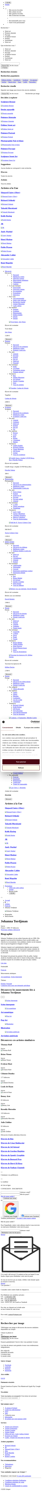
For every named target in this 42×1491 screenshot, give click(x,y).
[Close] (1, 1319)
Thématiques (9, 1464)
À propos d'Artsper (11, 1408)
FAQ (6, 1411)
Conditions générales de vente (14, 1482)
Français (7, 906)
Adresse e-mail (25, 1230)
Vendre (7, 4)
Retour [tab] (3, 1234)
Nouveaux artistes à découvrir (10, 930)
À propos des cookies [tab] (32, 727)
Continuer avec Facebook (31, 1216)
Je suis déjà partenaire (24, 1476)
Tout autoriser (21, 762)
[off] (1, 897)
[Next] (3, 997)
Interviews (8, 1466)
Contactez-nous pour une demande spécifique (15, 985)
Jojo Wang (8, 332)
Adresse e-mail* (25, 1192)
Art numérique (5, 977)
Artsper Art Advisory (11, 1427)
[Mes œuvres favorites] (6, 8)
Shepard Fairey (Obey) (12, 1449)
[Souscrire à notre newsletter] (1, 1400)
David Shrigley (10, 599)
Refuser (21, 768)
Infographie (8, 1417)
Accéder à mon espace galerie (26, 1218)
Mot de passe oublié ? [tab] (8, 1196)
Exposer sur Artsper (11, 1436)
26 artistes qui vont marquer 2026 (15, 1419)
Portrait (3, 984)
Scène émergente (16, 977)
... (7, 902)
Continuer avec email (10, 1198)
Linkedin (8, 1367)
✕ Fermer (4, 68)
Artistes (7, 904)
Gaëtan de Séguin (10, 398)
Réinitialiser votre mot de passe (11, 1232)
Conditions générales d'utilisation (15, 1480)
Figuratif (9, 984)
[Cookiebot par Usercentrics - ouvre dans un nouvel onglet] (31, 722)
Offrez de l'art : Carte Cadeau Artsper (17, 1434)
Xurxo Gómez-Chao (11, 533)
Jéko (6, 1451)
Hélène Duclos (9, 667)
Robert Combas (10, 1456)
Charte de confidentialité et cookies (16, 1486)
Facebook (8, 1365)
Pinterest (7, 1369)
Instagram (8, 1370)
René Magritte (9, 1453)
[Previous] (1, 997)
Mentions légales (10, 1484)
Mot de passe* (24, 1194)
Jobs (6, 1413)
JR (6, 1447)
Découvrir (8, 339)
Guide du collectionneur (12, 1410)
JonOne (7, 1454)
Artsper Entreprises (11, 1428)
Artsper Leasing (10, 1430)
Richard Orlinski (10, 1445)
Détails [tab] (18, 727)
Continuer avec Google (10, 1216)
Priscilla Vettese (10, 470)
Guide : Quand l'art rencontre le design (17, 1437)
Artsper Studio (9, 1432)
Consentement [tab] (7, 727)
